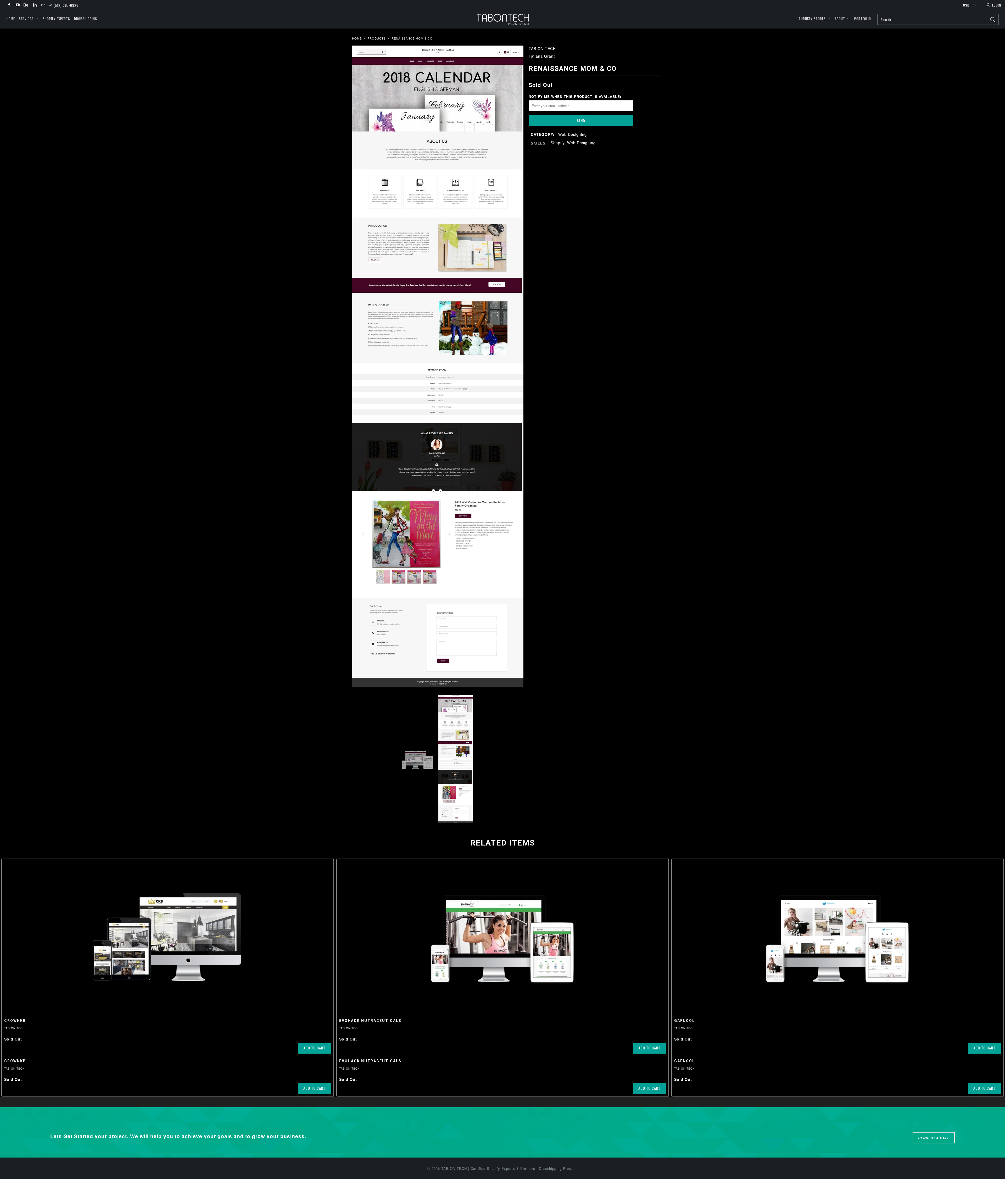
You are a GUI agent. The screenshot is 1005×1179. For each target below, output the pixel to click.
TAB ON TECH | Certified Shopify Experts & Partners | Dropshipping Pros (506, 1168)
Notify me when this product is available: (575, 96)
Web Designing (572, 134)
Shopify (558, 142)
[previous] (361, 366)
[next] (514, 366)
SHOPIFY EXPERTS (56, 18)
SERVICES (27, 18)
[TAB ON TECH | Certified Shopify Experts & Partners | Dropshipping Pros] (502, 19)
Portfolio (862, 18)
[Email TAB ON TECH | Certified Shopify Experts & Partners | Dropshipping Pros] (43, 5)
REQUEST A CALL (933, 1138)
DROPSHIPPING (85, 18)
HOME (11, 18)
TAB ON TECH (542, 48)
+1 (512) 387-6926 (64, 5)
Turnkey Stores (813, 18)
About (840, 18)
